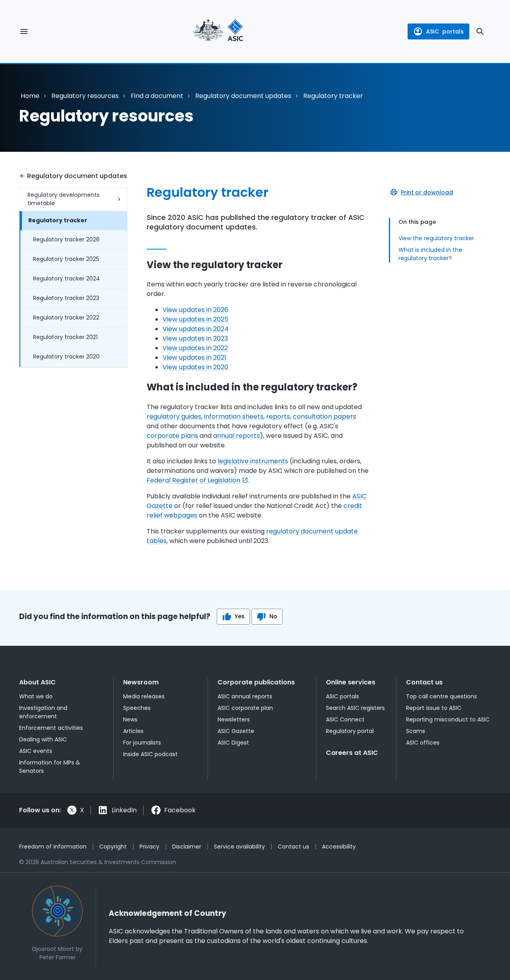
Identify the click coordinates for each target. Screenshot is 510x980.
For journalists (142, 743)
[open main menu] (24, 31)
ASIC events (35, 751)
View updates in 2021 (194, 357)
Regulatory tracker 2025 (66, 259)
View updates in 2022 (195, 348)
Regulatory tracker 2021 (65, 337)
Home (30, 95)
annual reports (236, 435)
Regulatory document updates (243, 95)
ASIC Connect (345, 719)
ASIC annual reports (245, 696)
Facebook (180, 810)
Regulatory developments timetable (63, 199)
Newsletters (234, 719)
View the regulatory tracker (436, 238)
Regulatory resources (85, 95)
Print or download (427, 192)
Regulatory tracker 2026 (66, 239)
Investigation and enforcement (43, 712)
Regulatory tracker (57, 220)
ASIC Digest (233, 743)
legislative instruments (253, 461)
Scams (415, 731)
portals (445, 31)
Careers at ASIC (352, 752)
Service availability (239, 847)
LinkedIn (124, 810)
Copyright (113, 847)
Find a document (157, 95)
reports (278, 416)
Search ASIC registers (355, 708)
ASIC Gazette (236, 731)
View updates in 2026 (195, 309)
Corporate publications (256, 682)
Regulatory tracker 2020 (66, 357)
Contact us (424, 682)
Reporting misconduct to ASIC (448, 719)
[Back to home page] (218, 31)
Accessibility (339, 847)
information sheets (233, 416)
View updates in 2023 (195, 338)
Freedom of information (52, 847)
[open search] (480, 31)
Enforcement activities (51, 728)
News (130, 719)
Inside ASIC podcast (150, 754)
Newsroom (141, 682)
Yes (240, 616)
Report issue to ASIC (433, 708)
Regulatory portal (350, 731)
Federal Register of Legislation (193, 480)
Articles (133, 731)
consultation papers (324, 416)
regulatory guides (174, 416)
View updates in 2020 (195, 367)
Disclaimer (186, 847)
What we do (36, 696)
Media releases (144, 696)
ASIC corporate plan (245, 708)
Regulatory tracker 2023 (66, 298)
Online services (350, 682)
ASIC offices (422, 743)
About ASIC (37, 682)
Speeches (137, 708)
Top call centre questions (441, 696)
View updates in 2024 (196, 328)
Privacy (149, 847)
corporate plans (172, 435)
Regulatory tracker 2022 (66, 317)
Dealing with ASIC (43, 739)
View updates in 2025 (195, 319)
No (273, 616)
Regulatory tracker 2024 (66, 278)
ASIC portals (342, 696)
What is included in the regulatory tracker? (430, 254)
